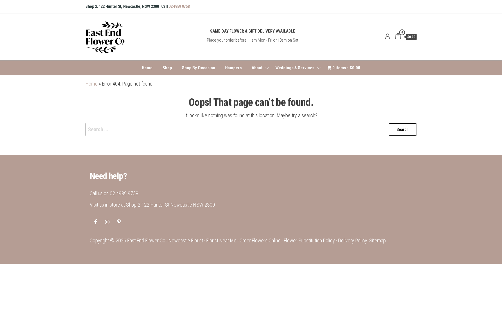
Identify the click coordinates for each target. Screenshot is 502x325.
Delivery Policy (352, 240)
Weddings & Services (294, 67)
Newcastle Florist (185, 240)
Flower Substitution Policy (309, 240)
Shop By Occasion (198, 67)
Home (147, 67)
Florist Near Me (221, 240)
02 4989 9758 (179, 6)
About (257, 67)
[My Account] (387, 36)
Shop (167, 67)
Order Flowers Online (260, 240)
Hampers (233, 67)
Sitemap (377, 240)
